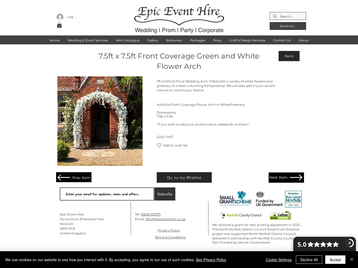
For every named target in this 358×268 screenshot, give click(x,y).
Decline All (309, 259)
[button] (59, 25)
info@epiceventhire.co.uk (165, 219)
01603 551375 (151, 214)
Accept (335, 259)
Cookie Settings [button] (279, 259)
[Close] (352, 259)
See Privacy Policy (211, 259)
